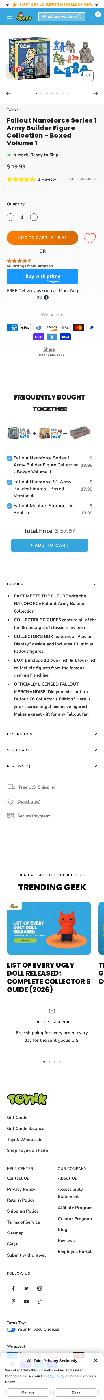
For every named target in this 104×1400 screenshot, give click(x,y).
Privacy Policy (21, 1189)
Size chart (18, 750)
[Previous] (8, 93)
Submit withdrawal (26, 1255)
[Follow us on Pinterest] (13, 1301)
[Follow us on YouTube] (26, 1301)
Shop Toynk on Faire (27, 1150)
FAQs (12, 1244)
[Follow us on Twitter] (26, 1288)
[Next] (95, 93)
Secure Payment (33, 816)
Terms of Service (23, 1222)
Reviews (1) (19, 766)
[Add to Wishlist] (90, 238)
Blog (62, 1229)
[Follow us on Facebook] (13, 1288)
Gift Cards (17, 1117)
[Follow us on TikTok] (39, 1301)
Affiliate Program (75, 1208)
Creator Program (75, 1219)
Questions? (28, 801)
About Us (67, 1178)
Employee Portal (75, 1252)
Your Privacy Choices (37, 1329)
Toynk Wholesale (24, 1139)
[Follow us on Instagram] (39, 1288)
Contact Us (18, 1178)
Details (15, 584)
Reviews (66, 1240)
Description (20, 734)
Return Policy (20, 1200)
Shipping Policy (22, 1211)
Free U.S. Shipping (37, 787)
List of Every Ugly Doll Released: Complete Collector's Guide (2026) (49, 977)
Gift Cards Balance (25, 1128)
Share (49, 349)
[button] (94, 16)
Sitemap (15, 1233)
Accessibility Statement (70, 1193)
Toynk (13, 109)
